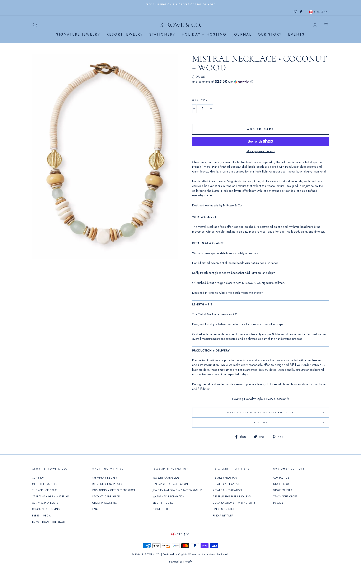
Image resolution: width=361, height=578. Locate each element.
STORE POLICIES (282, 490)
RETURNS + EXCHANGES (107, 484)
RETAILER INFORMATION (227, 490)
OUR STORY (270, 34)
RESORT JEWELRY (125, 34)
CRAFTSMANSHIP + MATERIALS (51, 496)
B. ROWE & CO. (180, 25)
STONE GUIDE (161, 509)
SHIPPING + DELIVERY (105, 477)
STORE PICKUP (281, 484)
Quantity (200, 100)
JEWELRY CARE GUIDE (166, 477)
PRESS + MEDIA (41, 515)
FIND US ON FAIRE (224, 509)
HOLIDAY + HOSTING (204, 34)
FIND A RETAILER (223, 515)
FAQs (95, 509)
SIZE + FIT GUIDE (163, 503)
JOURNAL (242, 34)
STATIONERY (162, 34)
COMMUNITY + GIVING (46, 509)
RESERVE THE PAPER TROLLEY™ (232, 496)
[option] (180, 4)
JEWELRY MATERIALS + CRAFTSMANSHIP (177, 490)
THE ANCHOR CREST (45, 490)
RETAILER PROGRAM (225, 477)
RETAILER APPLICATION (226, 484)
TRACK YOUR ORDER (285, 496)
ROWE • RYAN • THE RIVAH (48, 522)
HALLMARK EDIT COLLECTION (170, 484)
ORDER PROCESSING (104, 503)
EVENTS (296, 34)
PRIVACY (278, 503)
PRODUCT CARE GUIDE (106, 496)
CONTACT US (281, 477)
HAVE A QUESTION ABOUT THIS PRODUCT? (260, 412)
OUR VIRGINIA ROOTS (45, 503)
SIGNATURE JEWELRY (78, 34)
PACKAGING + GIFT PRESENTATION (113, 490)
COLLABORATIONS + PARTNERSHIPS (234, 503)
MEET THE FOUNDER (44, 484)
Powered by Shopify (180, 562)
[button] (260, 82)
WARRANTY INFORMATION (168, 496)
